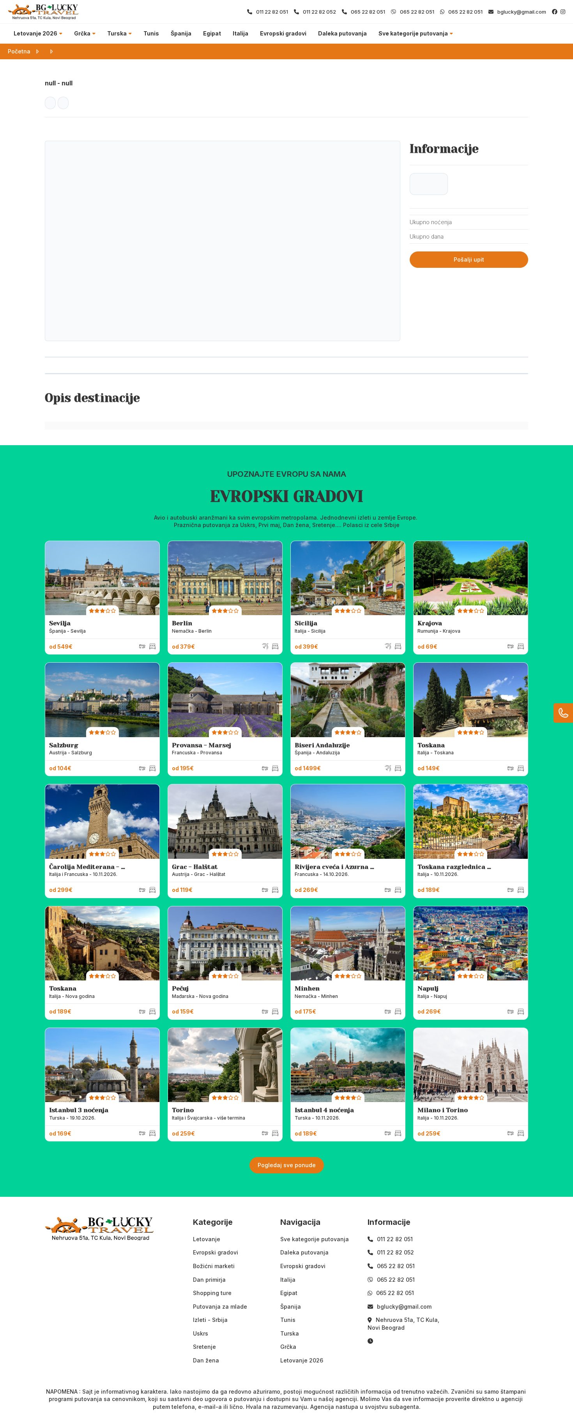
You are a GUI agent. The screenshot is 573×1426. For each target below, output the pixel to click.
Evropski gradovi (283, 33)
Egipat (212, 33)
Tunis (151, 33)
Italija (240, 33)
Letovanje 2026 (35, 33)
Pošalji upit (469, 259)
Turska (117, 33)
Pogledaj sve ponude (287, 1165)
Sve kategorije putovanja (413, 33)
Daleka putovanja (342, 33)
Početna (19, 51)
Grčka (82, 33)
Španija (181, 33)
